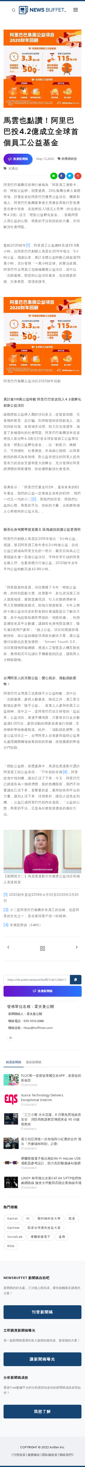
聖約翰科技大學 (49, 1218)
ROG (10, 1246)
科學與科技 (69, 159)
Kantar (12, 1218)
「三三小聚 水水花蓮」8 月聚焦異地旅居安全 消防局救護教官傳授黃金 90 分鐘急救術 (51, 1119)
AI (28, 1218)
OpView (13, 1227)
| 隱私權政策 (49, 1455)
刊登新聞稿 (42, 1312)
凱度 (72, 1218)
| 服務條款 (33, 1455)
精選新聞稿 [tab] (13, 1062)
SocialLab (15, 1236)
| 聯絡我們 (65, 1455)
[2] (34, 499)
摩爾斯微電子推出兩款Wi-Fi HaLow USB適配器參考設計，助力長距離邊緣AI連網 (51, 1160)
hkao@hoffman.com (38, 1028)
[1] (28, 245)
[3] (65, 772)
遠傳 (62, 1236)
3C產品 (13, 168)
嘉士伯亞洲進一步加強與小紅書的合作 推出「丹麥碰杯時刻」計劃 (51, 1141)
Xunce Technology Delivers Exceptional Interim (42, 1097)
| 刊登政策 (19, 1455)
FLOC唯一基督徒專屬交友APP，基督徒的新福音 (51, 1077)
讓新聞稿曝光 (42, 1359)
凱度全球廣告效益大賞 (44, 1227)
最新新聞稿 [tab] (33, 1062)
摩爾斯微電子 (41, 1236)
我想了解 (42, 1411)
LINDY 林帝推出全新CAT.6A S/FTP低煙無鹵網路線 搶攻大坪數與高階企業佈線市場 (51, 1180)
